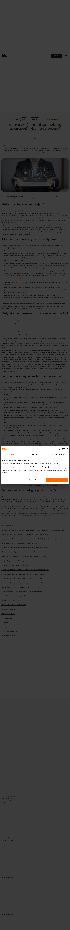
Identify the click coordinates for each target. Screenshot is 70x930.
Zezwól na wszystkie (57, 480)
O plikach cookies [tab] (58, 454)
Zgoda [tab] (12, 454)
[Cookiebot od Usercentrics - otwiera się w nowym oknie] (60, 449)
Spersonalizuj (33, 480)
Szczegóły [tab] (35, 454)
